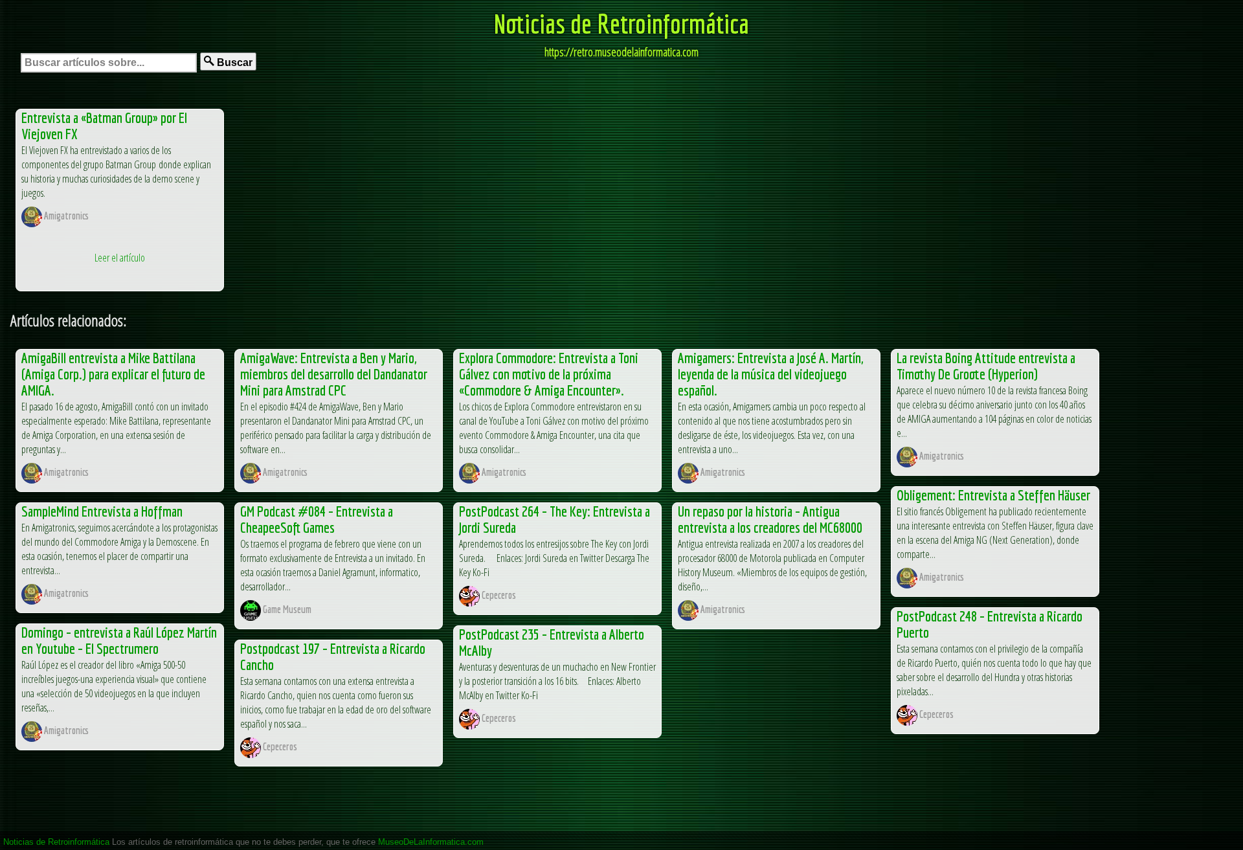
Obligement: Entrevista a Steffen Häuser (993, 495)
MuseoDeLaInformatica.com (431, 842)
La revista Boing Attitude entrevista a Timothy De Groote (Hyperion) (986, 366)
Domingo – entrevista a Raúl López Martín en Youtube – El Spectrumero (119, 640)
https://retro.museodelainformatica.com (621, 52)
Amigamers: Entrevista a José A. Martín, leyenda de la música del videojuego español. (770, 374)
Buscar (233, 62)
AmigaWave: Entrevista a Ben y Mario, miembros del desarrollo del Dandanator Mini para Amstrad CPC (333, 374)
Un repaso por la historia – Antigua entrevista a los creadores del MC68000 (770, 519)
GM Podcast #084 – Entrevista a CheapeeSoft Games (316, 519)
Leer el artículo (120, 258)
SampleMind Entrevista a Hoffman (102, 511)
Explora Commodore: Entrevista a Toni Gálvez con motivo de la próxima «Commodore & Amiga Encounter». (548, 374)
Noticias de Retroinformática (621, 23)
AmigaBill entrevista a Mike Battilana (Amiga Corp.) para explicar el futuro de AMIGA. (113, 374)
